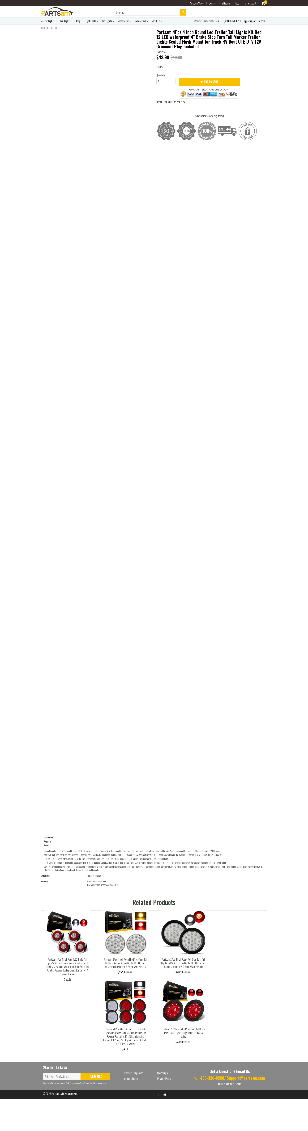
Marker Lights (48, 21)
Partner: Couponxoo (133, 1073)
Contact (212, 3)
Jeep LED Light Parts (86, 21)
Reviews (47, 845)
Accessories (123, 21)
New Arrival (141, 21)
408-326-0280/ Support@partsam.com (246, 21)
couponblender (131, 1078)
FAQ (237, 3)
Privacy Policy (164, 1078)
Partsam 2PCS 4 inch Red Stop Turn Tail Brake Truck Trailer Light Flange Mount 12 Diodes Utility (183, 1032)
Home (43, 28)
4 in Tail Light (52, 28)
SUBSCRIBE (95, 1076)
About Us (156, 21)
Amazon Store (197, 3)
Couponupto (162, 1073)
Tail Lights (65, 21)
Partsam (55, 1094)
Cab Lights (107, 21)
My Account (250, 3)
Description (48, 837)
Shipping (226, 3)
